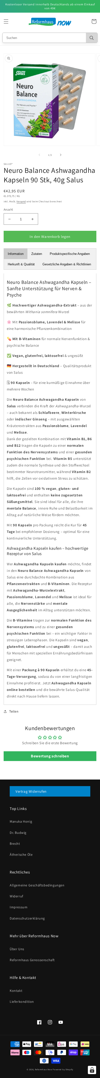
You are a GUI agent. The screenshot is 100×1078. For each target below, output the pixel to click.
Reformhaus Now (43, 1069)
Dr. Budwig (18, 832)
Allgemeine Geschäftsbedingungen (37, 885)
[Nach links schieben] (39, 154)
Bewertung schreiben (50, 756)
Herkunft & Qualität (21, 264)
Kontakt (16, 990)
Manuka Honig (21, 821)
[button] (6, 21)
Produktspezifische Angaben (70, 254)
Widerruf (16, 896)
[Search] (91, 38)
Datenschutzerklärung (27, 918)
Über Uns (17, 949)
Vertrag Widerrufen (31, 791)
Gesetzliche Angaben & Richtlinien (66, 264)
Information (16, 254)
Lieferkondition (22, 1001)
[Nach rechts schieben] (60, 154)
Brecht (15, 843)
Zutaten (36, 254)
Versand (21, 201)
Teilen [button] (14, 711)
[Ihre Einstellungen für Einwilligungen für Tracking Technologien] (92, 1070)
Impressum (18, 907)
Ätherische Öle (21, 854)
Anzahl (8, 209)
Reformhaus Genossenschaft (32, 960)
